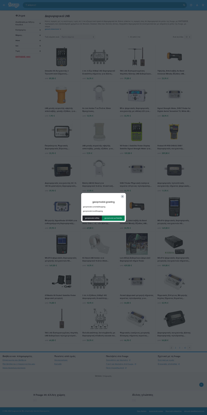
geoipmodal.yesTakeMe (113, 218)
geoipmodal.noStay (92, 218)
